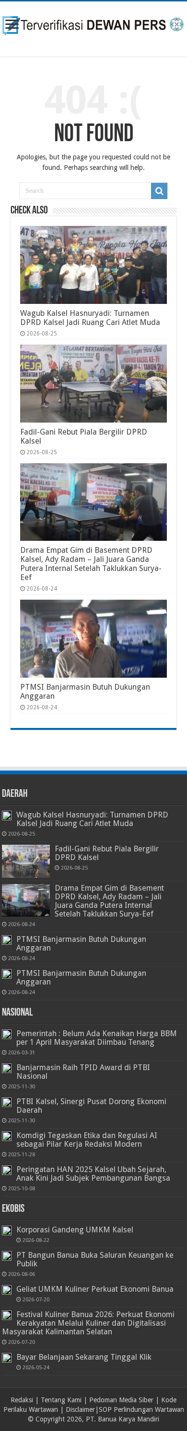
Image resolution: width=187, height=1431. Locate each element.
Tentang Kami (61, 1400)
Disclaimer (80, 1409)
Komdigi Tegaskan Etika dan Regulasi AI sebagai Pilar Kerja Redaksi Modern (86, 1140)
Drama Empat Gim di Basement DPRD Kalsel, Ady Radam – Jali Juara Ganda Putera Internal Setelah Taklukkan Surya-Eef (91, 564)
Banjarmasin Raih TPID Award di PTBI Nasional (83, 1072)
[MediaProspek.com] (93, 27)
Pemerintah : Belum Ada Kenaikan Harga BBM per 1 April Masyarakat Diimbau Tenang (96, 1038)
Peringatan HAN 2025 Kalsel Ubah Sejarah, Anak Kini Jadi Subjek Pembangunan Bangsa (93, 1174)
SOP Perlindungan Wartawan (141, 1409)
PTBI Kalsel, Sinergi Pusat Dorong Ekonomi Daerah (91, 1106)
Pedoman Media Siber (121, 1400)
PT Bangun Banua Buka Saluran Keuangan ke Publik (95, 1259)
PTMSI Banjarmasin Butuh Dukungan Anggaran (81, 943)
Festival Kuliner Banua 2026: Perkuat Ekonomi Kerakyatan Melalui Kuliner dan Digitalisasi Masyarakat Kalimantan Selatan (88, 1323)
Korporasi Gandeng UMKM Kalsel (74, 1229)
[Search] (159, 191)
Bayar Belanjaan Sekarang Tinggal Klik (84, 1357)
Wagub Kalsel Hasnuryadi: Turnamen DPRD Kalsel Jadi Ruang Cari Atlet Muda (90, 318)
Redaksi (22, 1400)
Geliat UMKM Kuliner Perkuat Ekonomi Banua (95, 1289)
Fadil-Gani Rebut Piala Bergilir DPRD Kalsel (107, 853)
